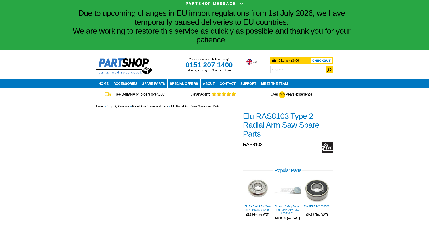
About (209, 83)
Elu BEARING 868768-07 (317, 208)
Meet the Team (274, 83)
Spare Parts (153, 83)
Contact (228, 83)
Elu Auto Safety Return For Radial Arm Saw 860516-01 (287, 210)
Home (104, 83)
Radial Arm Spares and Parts (150, 106)
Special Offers (184, 83)
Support (248, 83)
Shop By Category (118, 106)
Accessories (125, 83)
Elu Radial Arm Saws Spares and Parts (195, 106)
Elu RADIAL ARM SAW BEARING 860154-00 (257, 208)
